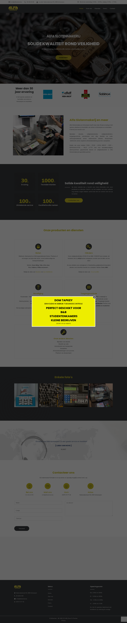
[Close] (94, 297)
